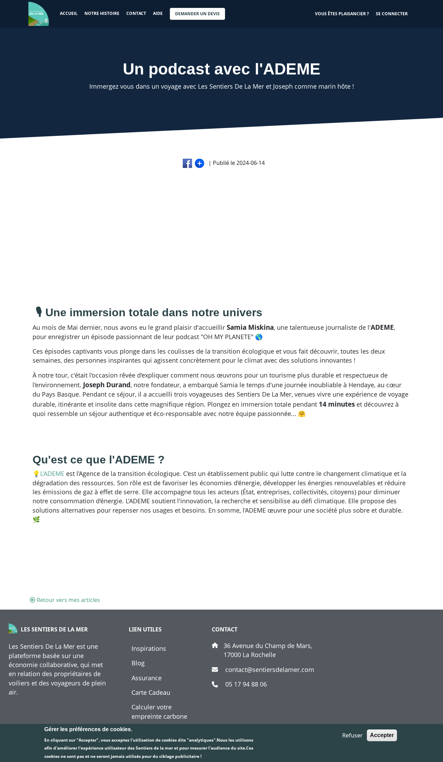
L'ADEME (53, 473)
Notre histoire (101, 13)
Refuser (352, 735)
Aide (158, 13)
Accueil (69, 13)
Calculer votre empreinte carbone (159, 711)
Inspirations (149, 648)
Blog (138, 663)
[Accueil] (41, 14)
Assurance (147, 678)
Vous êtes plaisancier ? (342, 14)
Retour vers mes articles (68, 600)
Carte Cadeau (151, 692)
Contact (136, 13)
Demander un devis (197, 14)
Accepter (382, 735)
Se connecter (392, 14)
